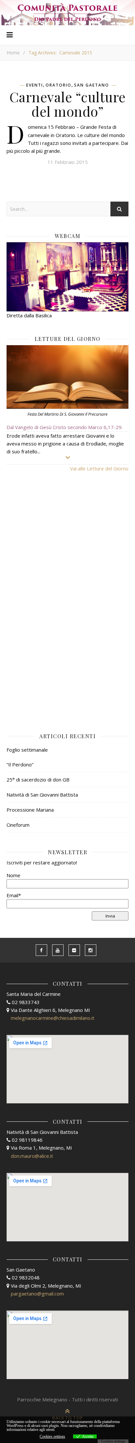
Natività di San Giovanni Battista (42, 794)
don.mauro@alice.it (32, 1156)
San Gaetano (91, 85)
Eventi (34, 85)
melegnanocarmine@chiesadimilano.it (52, 1018)
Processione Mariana (30, 809)
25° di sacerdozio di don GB (38, 779)
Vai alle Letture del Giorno (99, 468)
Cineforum (18, 824)
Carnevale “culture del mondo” (68, 104)
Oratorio (58, 85)
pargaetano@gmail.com (37, 1293)
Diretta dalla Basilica (29, 315)
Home (13, 52)
